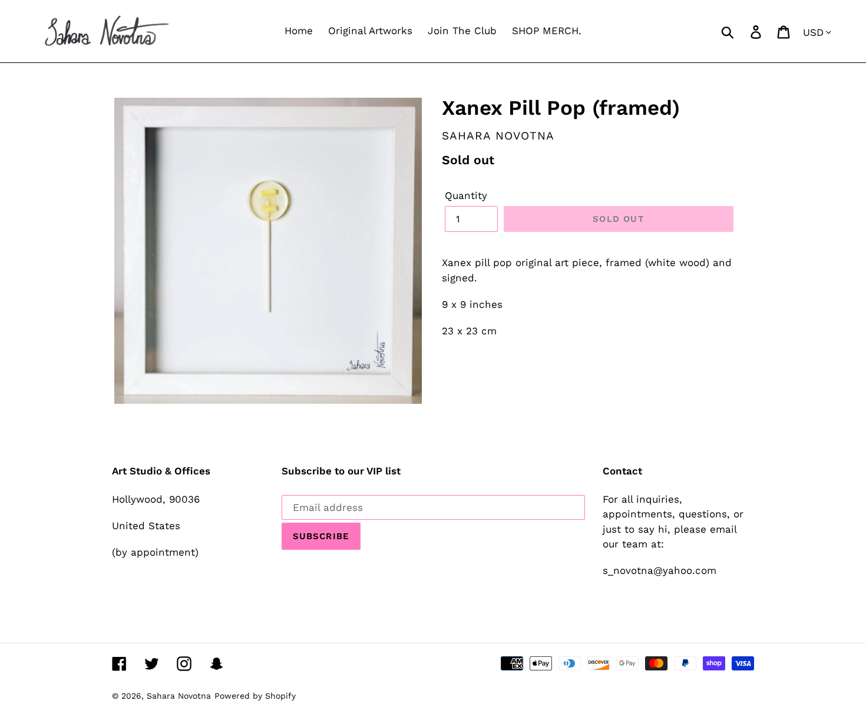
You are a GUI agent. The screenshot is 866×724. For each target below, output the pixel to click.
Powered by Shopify (255, 695)
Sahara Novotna (179, 695)
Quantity (466, 195)
